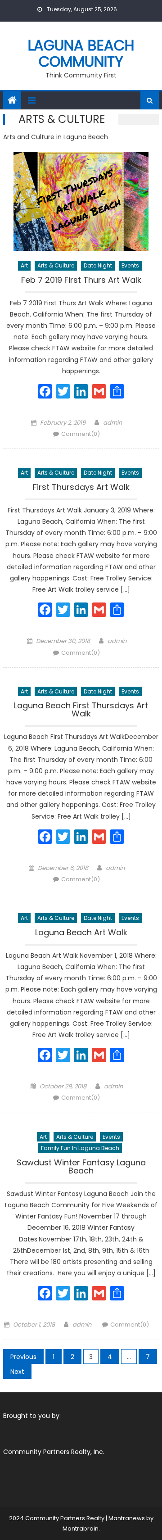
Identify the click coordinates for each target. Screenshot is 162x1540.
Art (24, 265)
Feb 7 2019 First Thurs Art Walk (81, 280)
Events (130, 265)
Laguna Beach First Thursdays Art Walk (81, 710)
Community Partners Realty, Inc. (53, 1451)
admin (112, 422)
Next (17, 1371)
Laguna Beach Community (81, 53)
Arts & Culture (55, 265)
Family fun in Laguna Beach (80, 1148)
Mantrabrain (81, 1528)
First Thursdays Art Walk (81, 488)
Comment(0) (80, 434)
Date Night (98, 265)
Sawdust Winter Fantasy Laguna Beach (81, 1167)
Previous (23, 1356)
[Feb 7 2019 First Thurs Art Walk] (81, 201)
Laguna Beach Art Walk (81, 933)
